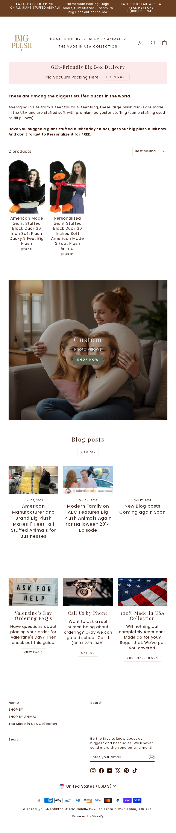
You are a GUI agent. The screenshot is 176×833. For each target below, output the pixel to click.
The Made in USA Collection (88, 46)
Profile (30, 20)
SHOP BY (73, 39)
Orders (14, 20)
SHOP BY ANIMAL (106, 39)
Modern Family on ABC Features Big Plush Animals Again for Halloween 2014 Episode (87, 518)
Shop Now (88, 359)
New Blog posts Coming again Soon (142, 509)
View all (87, 451)
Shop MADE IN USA (142, 658)
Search (96, 702)
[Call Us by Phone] (88, 592)
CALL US (88, 653)
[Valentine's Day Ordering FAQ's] (33, 592)
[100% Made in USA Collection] (142, 592)
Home (55, 39)
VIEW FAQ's (33, 652)
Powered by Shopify (88, 816)
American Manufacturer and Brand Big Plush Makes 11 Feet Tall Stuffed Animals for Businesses (33, 521)
